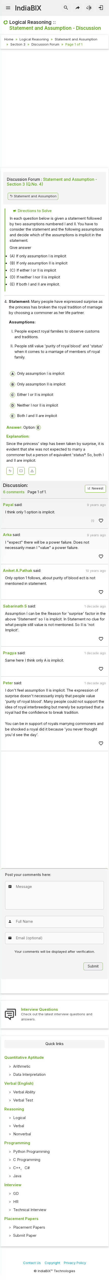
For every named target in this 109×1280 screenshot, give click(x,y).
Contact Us (32, 1263)
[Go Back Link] (9, 471)
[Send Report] (32, 471)
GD (16, 1193)
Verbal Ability (24, 1092)
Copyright (52, 1263)
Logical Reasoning (34, 39)
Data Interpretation (29, 1074)
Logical (19, 1117)
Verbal (18, 1126)
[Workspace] (21, 471)
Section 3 (17, 44)
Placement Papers (29, 1227)
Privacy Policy (75, 1263)
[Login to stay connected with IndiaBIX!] (101, 8)
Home (8, 39)
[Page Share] (78, 8)
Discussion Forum (45, 44)
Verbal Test (23, 1100)
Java (17, 1176)
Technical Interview (29, 1210)
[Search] (66, 8)
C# (27, 1168)
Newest (97, 488)
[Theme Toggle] (89, 8)
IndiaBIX (28, 8)
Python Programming (31, 1151)
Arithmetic (21, 1066)
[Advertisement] (54, 109)
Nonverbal (22, 1134)
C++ (17, 1168)
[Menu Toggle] (8, 8)
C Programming (26, 1159)
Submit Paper (25, 1235)
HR (16, 1201)
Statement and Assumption (76, 39)
